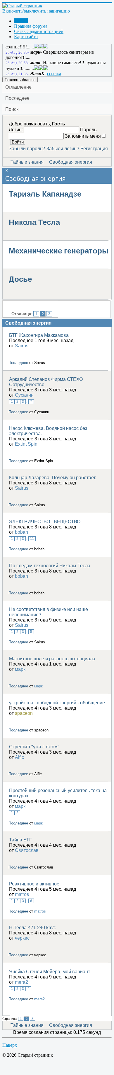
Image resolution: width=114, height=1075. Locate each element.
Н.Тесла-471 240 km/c (32, 927)
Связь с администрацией (38, 31)
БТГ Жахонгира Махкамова (39, 335)
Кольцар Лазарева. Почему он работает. (52, 477)
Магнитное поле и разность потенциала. (52, 658)
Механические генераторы (58, 251)
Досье (20, 279)
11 (32, 539)
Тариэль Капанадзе (45, 194)
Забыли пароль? (27, 148)
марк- (36, 52)
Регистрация (94, 148)
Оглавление (18, 87)
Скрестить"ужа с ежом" (34, 746)
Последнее (17, 98)
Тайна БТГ (20, 839)
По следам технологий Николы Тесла (49, 565)
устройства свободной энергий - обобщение (57, 702)
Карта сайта (26, 36)
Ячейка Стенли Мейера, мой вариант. (50, 971)
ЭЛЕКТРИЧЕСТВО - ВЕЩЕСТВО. (45, 521)
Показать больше (20, 80)
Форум (21, 20)
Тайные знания (27, 162)
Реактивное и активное (34, 883)
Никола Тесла (34, 222)
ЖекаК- (38, 73)
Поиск (11, 109)
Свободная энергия (70, 162)
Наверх (9, 1045)
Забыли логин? (62, 148)
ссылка (54, 73)
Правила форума (30, 26)
